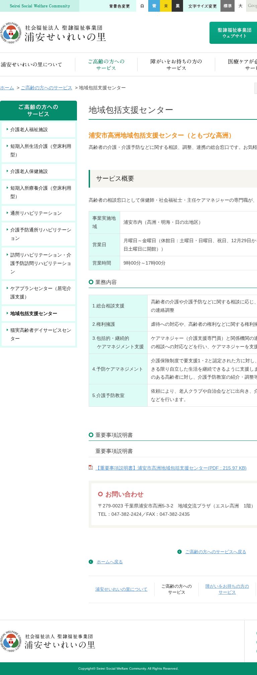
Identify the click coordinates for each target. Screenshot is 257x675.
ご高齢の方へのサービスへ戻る (215, 551)
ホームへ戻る (110, 561)
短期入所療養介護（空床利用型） (40, 192)
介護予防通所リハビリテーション (40, 234)
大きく (241, 6)
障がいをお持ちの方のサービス (176, 64)
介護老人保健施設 (29, 171)
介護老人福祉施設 (29, 129)
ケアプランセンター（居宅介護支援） (40, 292)
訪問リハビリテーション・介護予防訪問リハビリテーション (40, 263)
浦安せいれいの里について (37, 64)
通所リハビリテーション (36, 213)
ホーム (7, 87)
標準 (227, 6)
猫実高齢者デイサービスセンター (40, 334)
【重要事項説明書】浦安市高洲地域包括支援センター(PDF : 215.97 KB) (171, 468)
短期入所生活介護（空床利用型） (40, 150)
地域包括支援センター (33, 313)
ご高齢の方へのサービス (106, 64)
